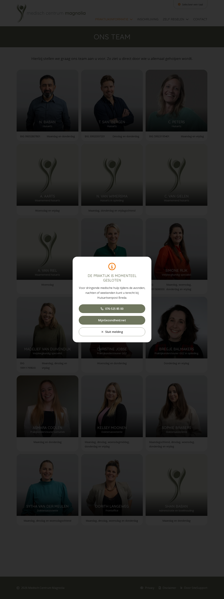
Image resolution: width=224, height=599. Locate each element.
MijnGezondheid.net (112, 320)
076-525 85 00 (114, 309)
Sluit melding (114, 332)
